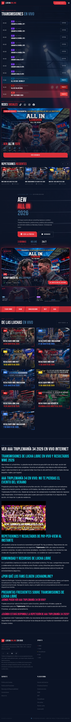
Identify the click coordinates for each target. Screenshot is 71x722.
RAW (20, 309)
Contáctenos (5, 692)
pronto (64, 80)
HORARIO (47, 234)
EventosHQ (40, 709)
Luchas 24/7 (59, 3)
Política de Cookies (6, 682)
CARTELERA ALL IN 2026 (58, 282)
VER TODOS (62, 322)
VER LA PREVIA (28, 234)
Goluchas (47, 565)
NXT (45, 309)
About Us (4, 695)
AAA (54, 309)
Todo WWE (8, 309)
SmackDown (33, 309)
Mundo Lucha (37, 565)
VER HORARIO (35, 155)
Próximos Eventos (42, 685)
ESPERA (64, 23)
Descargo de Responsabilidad (9, 689)
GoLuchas (40, 702)
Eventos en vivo (41, 689)
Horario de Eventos (42, 682)
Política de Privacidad (7, 685)
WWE (39, 645)
